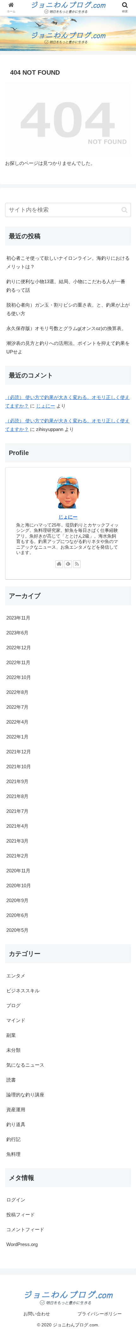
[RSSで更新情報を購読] (77, 564)
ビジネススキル (23, 990)
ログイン (15, 1199)
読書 (11, 1079)
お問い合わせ (36, 1313)
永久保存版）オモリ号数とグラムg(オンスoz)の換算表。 (66, 328)
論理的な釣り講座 (25, 1094)
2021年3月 (17, 841)
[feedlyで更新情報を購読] (68, 564)
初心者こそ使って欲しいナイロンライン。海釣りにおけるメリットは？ (68, 262)
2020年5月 (17, 930)
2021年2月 (17, 855)
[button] (124, 210)
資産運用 (15, 1109)
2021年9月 (17, 781)
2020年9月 (17, 900)
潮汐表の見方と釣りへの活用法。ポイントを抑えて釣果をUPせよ (68, 347)
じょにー (45, 405)
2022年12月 (18, 647)
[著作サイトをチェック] (59, 564)
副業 (11, 1035)
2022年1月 (17, 736)
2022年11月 (18, 662)
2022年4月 (17, 722)
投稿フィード (20, 1214)
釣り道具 (15, 1124)
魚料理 (13, 1154)
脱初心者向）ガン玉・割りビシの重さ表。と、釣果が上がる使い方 (68, 309)
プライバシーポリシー (99, 1313)
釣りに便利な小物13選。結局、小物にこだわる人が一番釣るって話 (65, 286)
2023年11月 (18, 617)
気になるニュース (25, 1065)
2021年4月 (17, 826)
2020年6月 (17, 915)
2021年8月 (17, 796)
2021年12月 (18, 751)
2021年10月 (18, 766)
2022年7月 (17, 707)
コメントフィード (25, 1229)
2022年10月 (18, 677)
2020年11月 (18, 870)
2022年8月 (17, 692)
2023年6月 (17, 632)
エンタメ (15, 975)
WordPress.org (22, 1244)
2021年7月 (17, 811)
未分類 (13, 1050)
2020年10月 (18, 885)
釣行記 (13, 1139)
